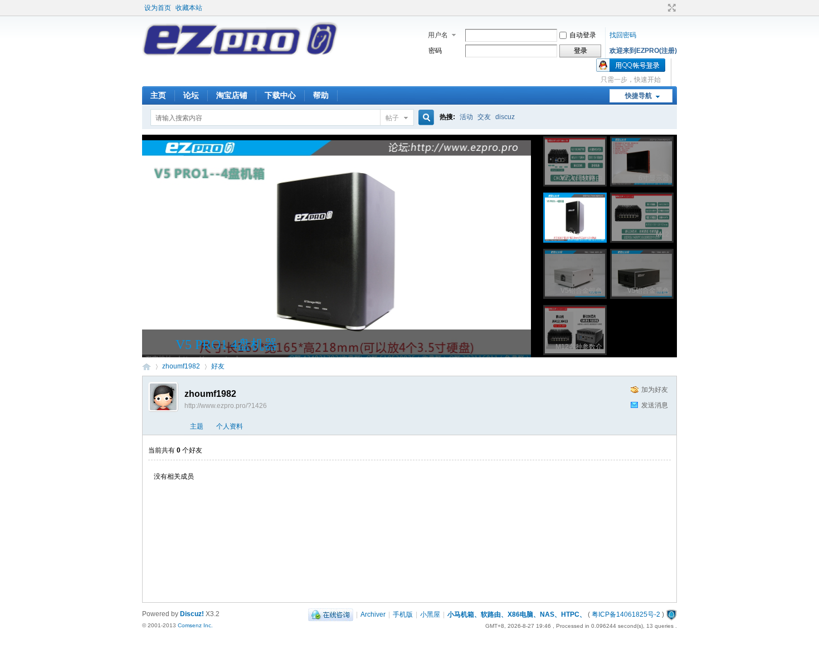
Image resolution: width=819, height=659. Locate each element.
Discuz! (192, 614)
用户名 (438, 35)
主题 (196, 426)
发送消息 (654, 405)
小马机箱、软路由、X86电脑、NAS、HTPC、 (516, 614)
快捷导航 (638, 96)
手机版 (403, 614)
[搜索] (424, 117)
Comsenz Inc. (195, 625)
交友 (484, 117)
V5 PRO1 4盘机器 (226, 344)
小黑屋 (430, 614)
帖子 (392, 118)
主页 (158, 95)
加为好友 (654, 390)
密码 (435, 51)
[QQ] (330, 614)
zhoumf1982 (181, 366)
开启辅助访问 (661, 8)
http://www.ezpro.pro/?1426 (225, 406)
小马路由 (146, 366)
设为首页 (157, 8)
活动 (466, 117)
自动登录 (582, 35)
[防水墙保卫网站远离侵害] (671, 614)
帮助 (321, 95)
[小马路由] (240, 54)
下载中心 (280, 95)
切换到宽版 (670, 8)
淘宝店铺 (231, 95)
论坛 (191, 95)
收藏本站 (189, 8)
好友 (218, 366)
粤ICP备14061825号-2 (626, 614)
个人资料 (229, 426)
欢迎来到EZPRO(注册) (643, 51)
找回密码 (623, 35)
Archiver (373, 614)
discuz (505, 117)
